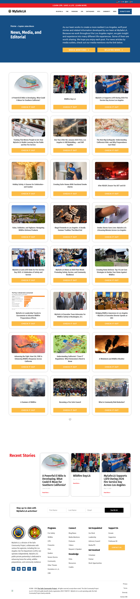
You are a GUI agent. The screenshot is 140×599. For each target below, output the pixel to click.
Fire (67, 11)
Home (13, 26)
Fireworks (74, 11)
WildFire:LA (59, 11)
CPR (82, 11)
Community (106, 11)
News (114, 11)
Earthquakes (90, 11)
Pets (98, 11)
